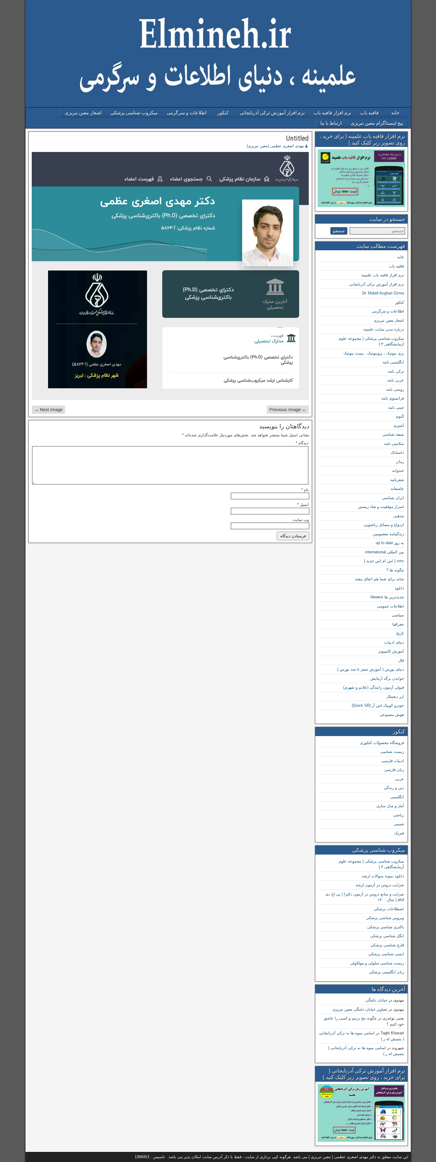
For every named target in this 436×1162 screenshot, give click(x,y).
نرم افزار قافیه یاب (332, 113)
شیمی (399, 824)
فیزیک (399, 833)
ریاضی (398, 815)
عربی (399, 779)
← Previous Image (287, 409)
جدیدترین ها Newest (387, 597)
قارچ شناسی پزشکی (387, 945)
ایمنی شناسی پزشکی (386, 954)
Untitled (297, 138)
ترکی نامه (396, 371)
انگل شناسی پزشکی (387, 936)
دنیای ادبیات (394, 642)
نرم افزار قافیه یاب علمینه (382, 275)
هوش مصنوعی (392, 714)
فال (401, 660)
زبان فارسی (394, 769)
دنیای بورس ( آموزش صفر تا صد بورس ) (370, 669)
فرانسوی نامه (392, 398)
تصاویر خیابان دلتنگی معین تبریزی (359, 1009)
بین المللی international (384, 552)
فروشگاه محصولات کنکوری (382, 743)
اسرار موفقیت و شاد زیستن (381, 506)
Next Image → (48, 409)
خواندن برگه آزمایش (387, 678)
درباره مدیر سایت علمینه (383, 329)
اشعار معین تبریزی (83, 113)
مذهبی (398, 516)
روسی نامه (395, 389)
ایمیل (303, 504)
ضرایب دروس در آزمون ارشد (380, 885)
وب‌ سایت (301, 519)
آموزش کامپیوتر (391, 651)
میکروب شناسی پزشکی (134, 113)
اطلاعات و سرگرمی (186, 113)
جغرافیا (398, 624)
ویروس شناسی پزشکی (385, 918)
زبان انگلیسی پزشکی (386, 972)
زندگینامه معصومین (388, 534)
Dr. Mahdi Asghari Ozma (383, 293)
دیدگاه (302, 443)
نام (305, 490)
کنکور (223, 113)
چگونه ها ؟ (395, 570)
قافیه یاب (369, 113)
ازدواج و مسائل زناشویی (384, 525)
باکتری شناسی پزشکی (385, 927)
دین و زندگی (394, 788)
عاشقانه (397, 488)
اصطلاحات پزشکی (389, 909)
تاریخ (400, 633)
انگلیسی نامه (393, 362)
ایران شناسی (393, 498)
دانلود (399, 588)
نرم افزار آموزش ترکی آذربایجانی (272, 113)
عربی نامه (395, 380)
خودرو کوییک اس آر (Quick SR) (378, 705)
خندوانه (398, 470)
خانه (395, 113)
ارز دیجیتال (395, 696)
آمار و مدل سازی (390, 806)
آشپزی (398, 425)
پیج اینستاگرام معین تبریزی (377, 123)
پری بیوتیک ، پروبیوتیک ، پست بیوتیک (373, 353)
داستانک (397, 452)
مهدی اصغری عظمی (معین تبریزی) (275, 146)
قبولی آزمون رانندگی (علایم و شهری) (373, 687)
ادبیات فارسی (392, 761)
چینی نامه (396, 407)
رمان (400, 461)
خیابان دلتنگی (376, 1000)
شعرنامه (397, 479)
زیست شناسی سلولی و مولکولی (377, 963)
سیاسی (398, 615)
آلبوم (400, 416)
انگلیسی (397, 797)
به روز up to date (390, 543)
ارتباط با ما (331, 123)
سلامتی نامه (394, 443)
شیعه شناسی (393, 434)
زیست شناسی (392, 751)
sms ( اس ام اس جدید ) (384, 561)
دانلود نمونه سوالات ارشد (383, 876)
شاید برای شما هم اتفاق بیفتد (379, 579)
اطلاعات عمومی (390, 606)
